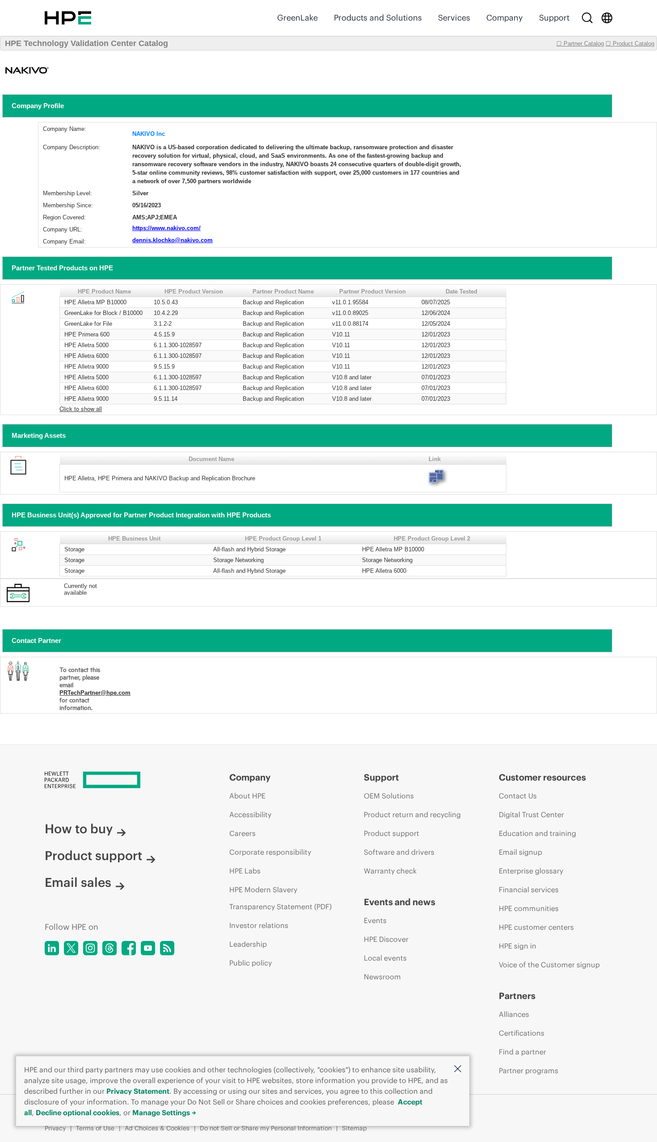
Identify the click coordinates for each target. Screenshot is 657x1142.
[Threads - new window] (109, 948)
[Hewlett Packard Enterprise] (68, 18)
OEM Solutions (389, 795)
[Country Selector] (607, 18)
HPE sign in (517, 945)
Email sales (78, 882)
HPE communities (529, 908)
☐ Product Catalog (630, 43)
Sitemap (354, 1128)
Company (504, 18)
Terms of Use (95, 1128)
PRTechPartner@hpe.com (95, 692)
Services (454, 18)
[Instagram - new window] (90, 948)
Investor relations (258, 925)
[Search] (587, 18)
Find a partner (522, 1051)
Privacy (55, 1128)
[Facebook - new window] (129, 948)
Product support (93, 856)
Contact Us (518, 795)
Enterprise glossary (531, 870)
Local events (385, 957)
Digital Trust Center (531, 814)
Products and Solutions (378, 18)
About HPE (247, 795)
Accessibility (250, 814)
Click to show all (80, 408)
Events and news (399, 901)
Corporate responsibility (270, 852)
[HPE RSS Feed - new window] (167, 948)
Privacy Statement (137, 1091)
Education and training (537, 833)
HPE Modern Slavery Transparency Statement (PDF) (280, 898)
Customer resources (542, 777)
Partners (517, 995)
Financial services (529, 889)
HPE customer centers (536, 927)
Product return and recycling (412, 814)
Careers (242, 833)
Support (554, 18)
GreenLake (297, 18)
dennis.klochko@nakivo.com (172, 240)
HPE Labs (245, 870)
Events (375, 920)
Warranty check (390, 870)
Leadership (248, 944)
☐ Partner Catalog (580, 43)
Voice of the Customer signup (549, 964)
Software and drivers (399, 852)
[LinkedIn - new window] (52, 948)
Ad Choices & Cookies (157, 1128)
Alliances (514, 1014)
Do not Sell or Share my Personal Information (266, 1128)
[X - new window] (71, 948)
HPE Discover (386, 939)
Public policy (250, 962)
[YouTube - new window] (148, 948)
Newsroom (382, 976)
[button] (457, 1069)
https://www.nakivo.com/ (166, 228)
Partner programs (528, 1070)
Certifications (521, 1033)
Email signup (520, 852)
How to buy (79, 829)
